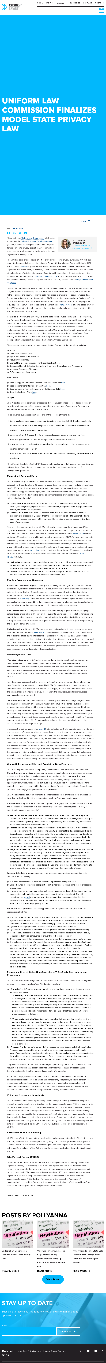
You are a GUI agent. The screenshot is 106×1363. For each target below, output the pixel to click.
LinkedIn (95, 1350)
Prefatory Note (65, 305)
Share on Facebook (8, 233)
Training (60, 3)
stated (42, 729)
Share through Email (25, 233)
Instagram (103, 1350)
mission (23, 266)
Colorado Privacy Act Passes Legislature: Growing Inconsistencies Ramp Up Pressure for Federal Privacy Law (51, 1259)
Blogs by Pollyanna (81, 248)
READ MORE (9, 1271)
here (63, 382)
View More (52, 1279)
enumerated (39, 632)
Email (4, 1325)
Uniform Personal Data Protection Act (37, 241)
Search (100, 3)
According (34, 550)
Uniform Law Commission (32, 238)
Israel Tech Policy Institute (29, 1351)
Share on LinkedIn (14, 233)
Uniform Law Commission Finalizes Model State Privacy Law (16, 1255)
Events (49, 3)
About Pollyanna (80, 246)
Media (40, 3)
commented (78, 533)
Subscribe (75, 3)
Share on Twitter (19, 233)
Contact (87, 3)
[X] (80, 1351)
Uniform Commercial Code (45, 276)
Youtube (88, 1350)
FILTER (84, 221)
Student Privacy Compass (54, 1351)
